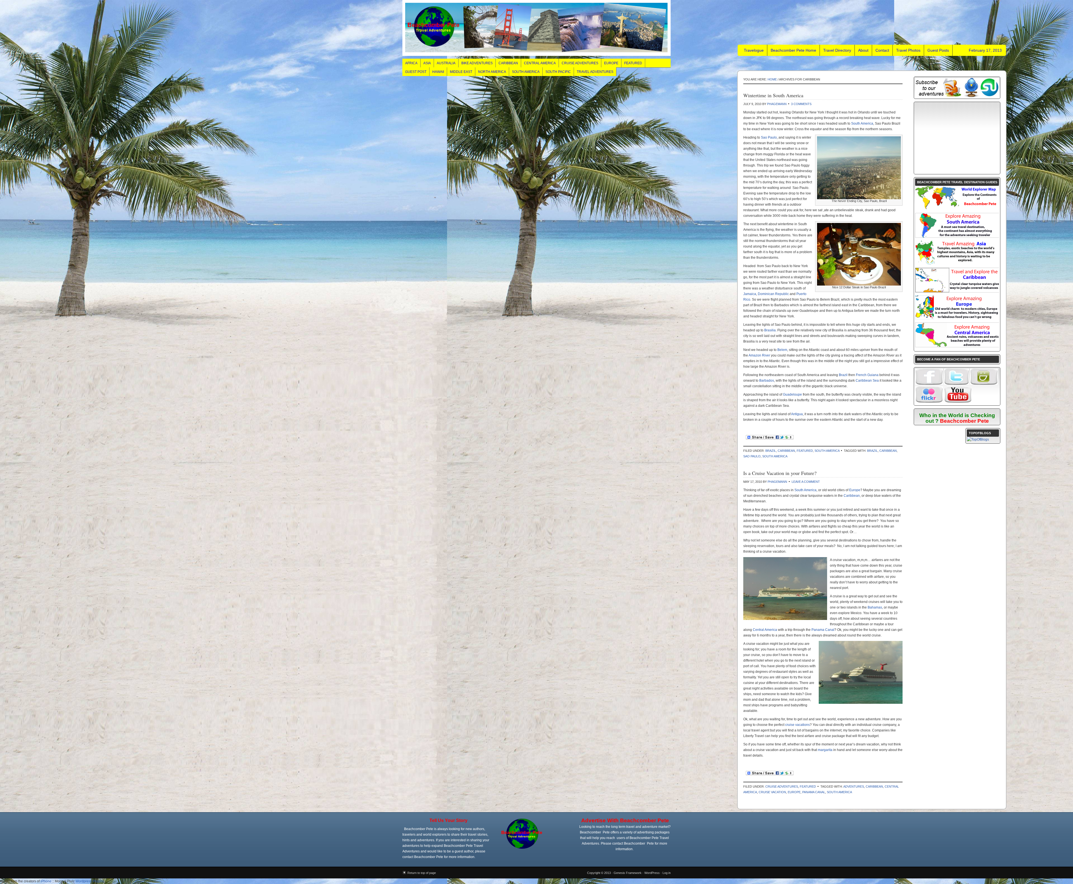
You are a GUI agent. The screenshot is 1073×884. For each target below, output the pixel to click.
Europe (611, 63)
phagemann (777, 104)
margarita (825, 750)
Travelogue (536, 28)
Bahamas (875, 607)
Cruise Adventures (580, 63)
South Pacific (558, 72)
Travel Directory (837, 50)
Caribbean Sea (867, 380)
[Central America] (957, 346)
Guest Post (415, 72)
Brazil (843, 375)
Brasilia (770, 330)
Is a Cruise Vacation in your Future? (779, 473)
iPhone (46, 881)
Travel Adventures (595, 72)
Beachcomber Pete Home (793, 50)
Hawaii (438, 72)
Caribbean (508, 63)
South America (526, 72)
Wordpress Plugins (89, 881)
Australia (446, 63)
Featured (633, 63)
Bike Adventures (477, 63)
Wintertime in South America (773, 95)
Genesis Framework (628, 873)
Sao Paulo (768, 137)
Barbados (766, 380)
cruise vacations (797, 725)
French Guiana (867, 375)
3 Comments (801, 104)
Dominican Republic (773, 294)
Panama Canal (822, 630)
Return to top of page (421, 873)
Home (772, 79)
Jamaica (749, 294)
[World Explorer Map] (957, 209)
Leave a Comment (806, 481)
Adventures (853, 786)
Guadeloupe (792, 394)
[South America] (957, 236)
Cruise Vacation (772, 792)
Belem (782, 350)
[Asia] (957, 264)
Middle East (461, 72)
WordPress (652, 873)
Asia (427, 63)
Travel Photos (908, 50)
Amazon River (759, 355)
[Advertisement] (957, 138)
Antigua (797, 414)
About (863, 50)
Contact (882, 50)
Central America (540, 63)
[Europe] (957, 318)
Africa (411, 63)
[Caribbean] (957, 291)
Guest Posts (938, 50)
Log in (667, 873)
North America (492, 72)
